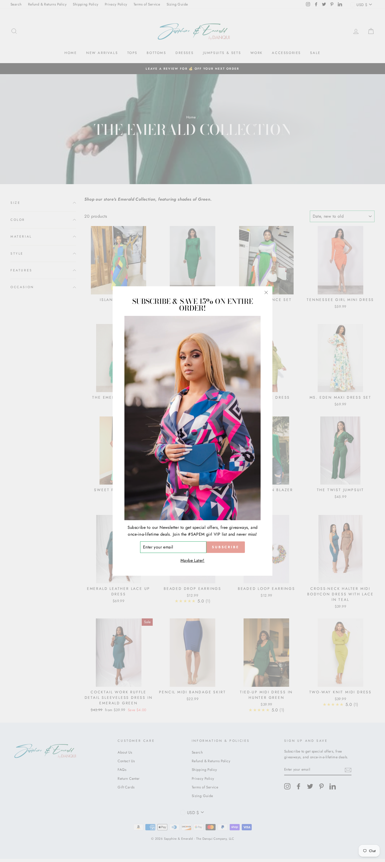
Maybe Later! (192, 560)
